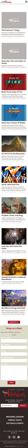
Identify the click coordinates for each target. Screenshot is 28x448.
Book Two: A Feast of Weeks (13, 123)
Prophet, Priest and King (12, 215)
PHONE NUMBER (7, 358)
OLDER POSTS (13, 322)
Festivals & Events (14, 423)
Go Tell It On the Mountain (13, 154)
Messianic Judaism (15, 417)
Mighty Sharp (19, 446)
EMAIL (3, 351)
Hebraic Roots (15, 420)
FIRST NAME (5, 338)
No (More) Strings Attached (13, 308)
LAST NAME (5, 344)
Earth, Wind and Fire (10, 185)
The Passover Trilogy (10, 30)
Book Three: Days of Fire (12, 92)
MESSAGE (4, 364)
